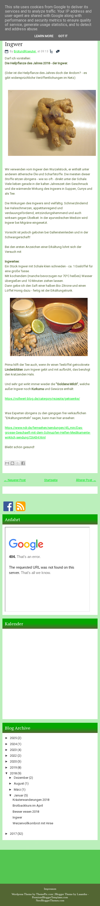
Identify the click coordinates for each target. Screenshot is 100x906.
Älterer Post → (86, 480)
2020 (13, 761)
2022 (13, 755)
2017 (13, 833)
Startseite (51, 480)
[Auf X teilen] (17, 463)
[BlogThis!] (12, 463)
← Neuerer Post (15, 480)
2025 (13, 738)
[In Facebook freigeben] (23, 463)
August (19, 783)
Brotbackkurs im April (28, 805)
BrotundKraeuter (25, 51)
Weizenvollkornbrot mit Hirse (33, 823)
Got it (62, 36)
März (18, 789)
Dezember (21, 777)
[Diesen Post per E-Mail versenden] (7, 463)
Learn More (43, 36)
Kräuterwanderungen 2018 (31, 800)
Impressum (50, 888)
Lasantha (82, 894)
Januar (19, 795)
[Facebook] (8, 510)
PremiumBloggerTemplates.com (50, 897)
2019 (13, 767)
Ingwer (14, 44)
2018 (13, 773)
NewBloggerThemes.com (50, 900)
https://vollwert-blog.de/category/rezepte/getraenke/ (42, 398)
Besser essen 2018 (26, 811)
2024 (13, 744)
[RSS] (20, 510)
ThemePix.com (44, 894)
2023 (13, 750)
